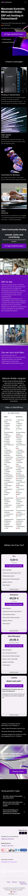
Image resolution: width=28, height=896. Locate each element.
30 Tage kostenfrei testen (13, 34)
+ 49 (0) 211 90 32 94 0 (7, 845)
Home (8, 882)
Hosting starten (18, 771)
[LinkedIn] (20, 833)
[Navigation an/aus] (25, 2)
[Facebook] (25, 833)
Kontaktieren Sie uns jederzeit (9, 862)
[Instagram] (23, 833)
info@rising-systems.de (7, 839)
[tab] (14, 413)
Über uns (14, 882)
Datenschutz (23, 884)
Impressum (22, 882)
